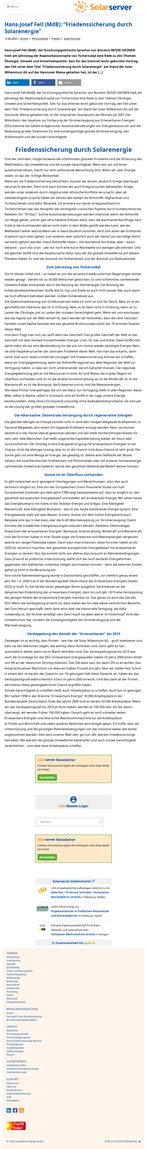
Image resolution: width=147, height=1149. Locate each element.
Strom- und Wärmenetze (20, 971)
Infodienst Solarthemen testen (23, 1068)
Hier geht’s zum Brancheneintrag (24, 1016)
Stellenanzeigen (15, 1051)
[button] (17, 82)
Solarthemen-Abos (16, 1065)
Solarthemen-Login (17, 1072)
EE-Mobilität (13, 967)
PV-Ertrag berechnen (18, 1034)
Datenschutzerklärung (18, 1093)
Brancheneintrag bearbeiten (22, 1020)
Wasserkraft (13, 984)
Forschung (12, 991)
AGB (9, 1097)
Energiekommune (16, 1002)
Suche (10, 1013)
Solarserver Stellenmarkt (72, 881)
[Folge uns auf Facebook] (15, 1111)
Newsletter (12, 1030)
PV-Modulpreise (15, 1044)
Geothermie (13, 988)
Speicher (11, 964)
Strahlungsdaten (15, 1047)
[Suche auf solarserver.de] (100, 822)
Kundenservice (14, 1090)
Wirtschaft (12, 998)
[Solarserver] (103, 7)
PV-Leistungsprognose (18, 1037)
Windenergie (13, 977)
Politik (56, 39)
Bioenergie (12, 981)
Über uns (11, 1086)
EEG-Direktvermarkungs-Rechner (24, 1041)
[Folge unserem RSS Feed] (21, 1111)
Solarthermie (72, 39)
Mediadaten (13, 1100)
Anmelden (47, 777)
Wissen (10, 1054)
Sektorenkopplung (16, 974)
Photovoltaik (40, 39)
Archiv (24, 39)
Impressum (13, 1083)
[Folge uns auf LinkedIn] (9, 1111)
